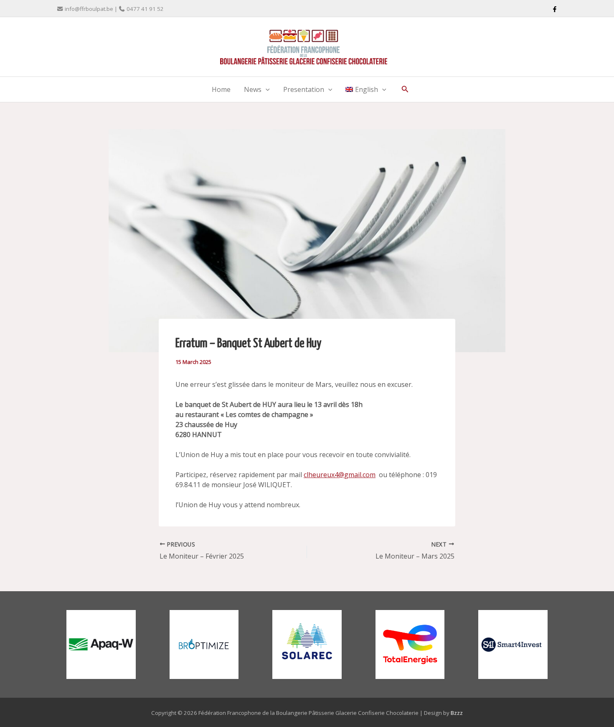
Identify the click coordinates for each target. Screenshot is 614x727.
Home (221, 89)
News (252, 89)
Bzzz (457, 713)
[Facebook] (555, 9)
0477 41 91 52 (145, 9)
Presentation (303, 89)
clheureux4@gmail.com (340, 474)
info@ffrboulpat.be (89, 9)
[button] (265, 89)
